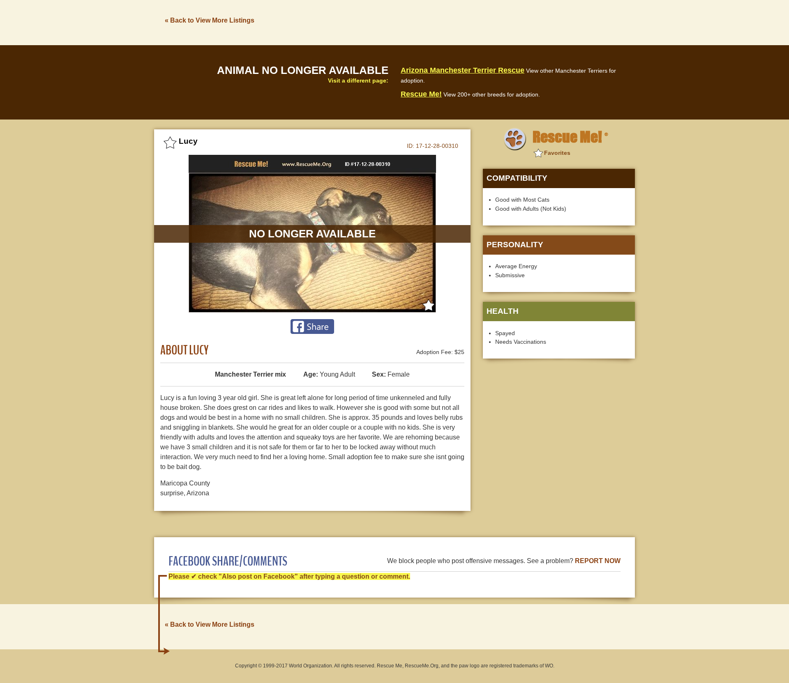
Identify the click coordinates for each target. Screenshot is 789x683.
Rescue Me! (421, 94)
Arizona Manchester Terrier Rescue (462, 70)
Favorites (557, 152)
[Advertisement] (485, 21)
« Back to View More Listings (209, 20)
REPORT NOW (598, 560)
